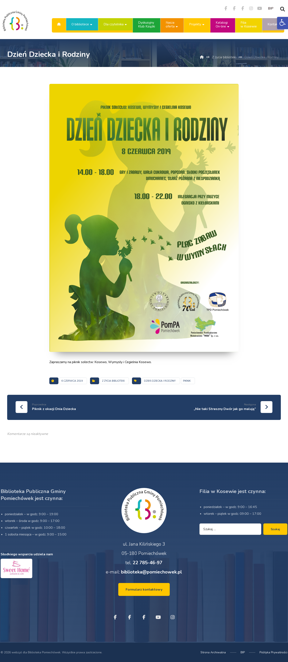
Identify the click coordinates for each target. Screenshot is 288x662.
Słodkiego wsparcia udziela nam (27, 554)
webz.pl (17, 652)
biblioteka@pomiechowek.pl (151, 572)
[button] (282, 23)
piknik (187, 381)
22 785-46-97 (147, 563)
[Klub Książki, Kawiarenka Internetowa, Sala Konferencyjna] (15, 24)
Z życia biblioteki (113, 381)
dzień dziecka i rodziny (160, 381)
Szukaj (275, 529)
